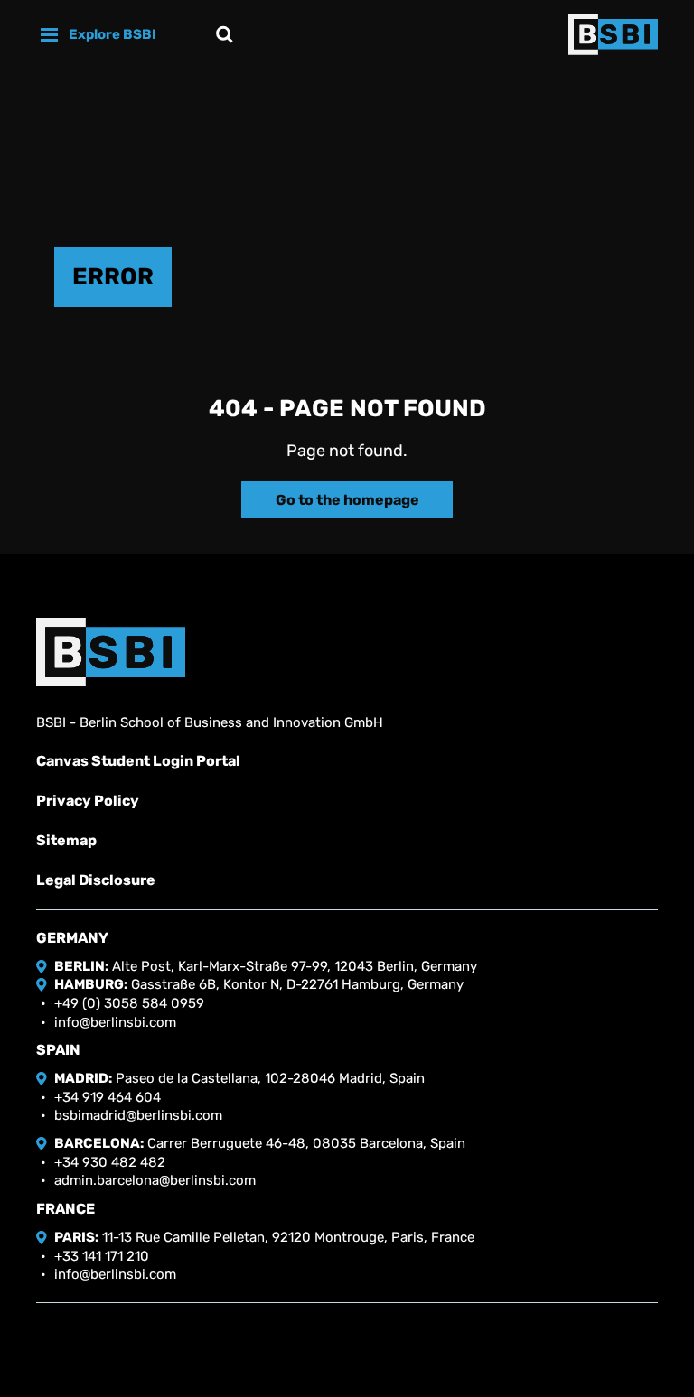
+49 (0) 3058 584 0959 (129, 1003)
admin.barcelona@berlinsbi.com (155, 1180)
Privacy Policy (87, 800)
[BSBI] (110, 652)
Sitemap (66, 840)
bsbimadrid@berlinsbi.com (138, 1115)
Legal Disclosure (95, 880)
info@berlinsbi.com (115, 1022)
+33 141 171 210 (101, 1256)
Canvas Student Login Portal (138, 760)
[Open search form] (224, 34)
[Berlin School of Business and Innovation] (613, 34)
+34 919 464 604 (107, 1097)
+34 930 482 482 (109, 1162)
